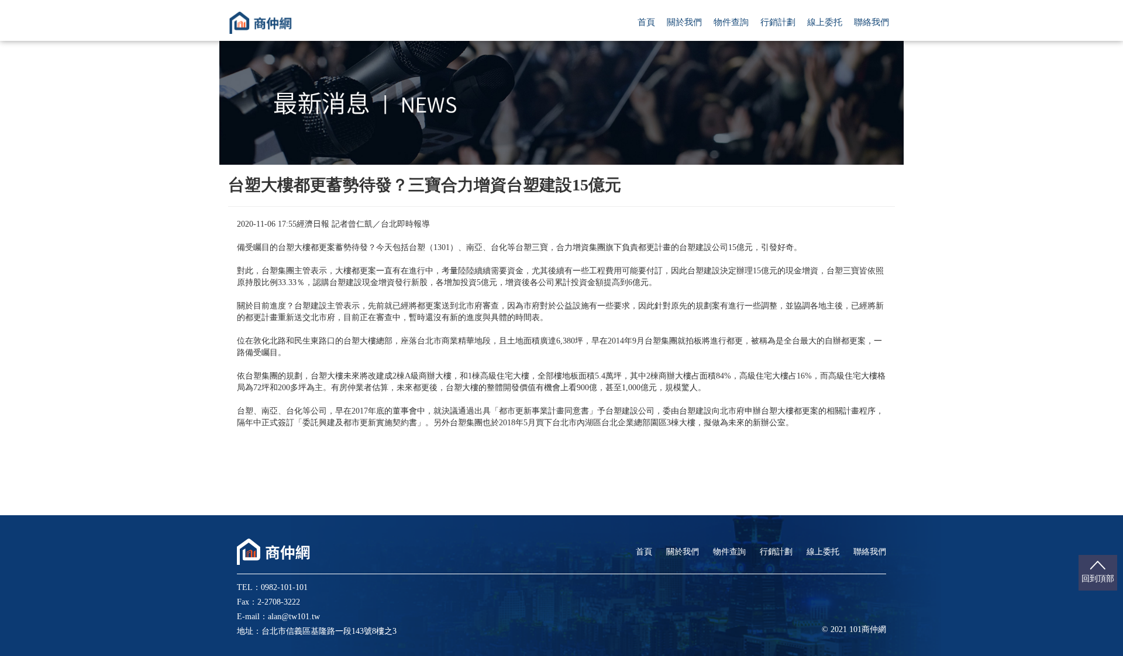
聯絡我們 (871, 22)
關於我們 (684, 22)
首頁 (646, 22)
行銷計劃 (777, 22)
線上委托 (824, 22)
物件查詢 (731, 22)
